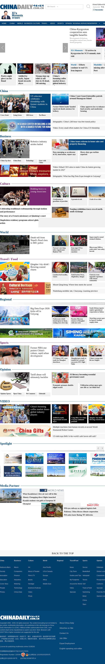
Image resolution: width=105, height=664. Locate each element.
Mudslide (98, 65)
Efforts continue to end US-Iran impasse (79, 68)
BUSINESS (28, 23)
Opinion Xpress (6, 394)
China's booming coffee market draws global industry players (39, 410)
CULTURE (36, 23)
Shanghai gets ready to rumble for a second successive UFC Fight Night (78, 361)
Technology (30, 161)
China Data (17, 161)
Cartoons (100, 584)
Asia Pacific (47, 567)
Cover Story (4, 584)
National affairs (5, 567)
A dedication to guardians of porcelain (60, 200)
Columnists (100, 575)
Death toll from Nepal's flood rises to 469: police (39, 240)
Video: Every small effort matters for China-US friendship (76, 128)
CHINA (12, 23)
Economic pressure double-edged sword (63, 386)
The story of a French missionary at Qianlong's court (23, 216)
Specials (73, 592)
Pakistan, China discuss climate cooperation (81, 512)
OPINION (68, 23)
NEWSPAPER (91, 23)
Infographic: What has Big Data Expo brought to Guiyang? (77, 176)
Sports (4, 342)
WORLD (20, 23)
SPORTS (60, 23)
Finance (17, 575)
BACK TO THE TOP (63, 553)
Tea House (42, 115)
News (72, 567)
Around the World (76, 584)
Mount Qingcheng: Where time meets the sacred (72, 285)
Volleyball (86, 575)
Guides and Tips (75, 575)
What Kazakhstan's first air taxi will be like (40, 494)
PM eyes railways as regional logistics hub (80, 508)
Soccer (85, 567)
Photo (30, 596)
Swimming (86, 592)
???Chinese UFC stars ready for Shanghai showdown (60, 360)
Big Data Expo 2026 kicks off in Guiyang (40, 311)
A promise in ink (76, 199)
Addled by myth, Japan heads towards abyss (60, 419)
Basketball (86, 571)
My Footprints (74, 580)
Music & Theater (33, 571)
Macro (16, 567)
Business (5, 136)
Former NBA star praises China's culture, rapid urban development (39, 351)
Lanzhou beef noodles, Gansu (60, 276)
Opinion (5, 369)
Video (30, 592)
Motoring (17, 584)
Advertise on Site (66, 628)
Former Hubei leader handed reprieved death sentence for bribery (64, 109)
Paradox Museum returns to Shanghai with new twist (77, 321)
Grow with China (42, 161)
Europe (45, 575)
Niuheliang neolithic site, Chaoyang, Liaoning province (75, 291)
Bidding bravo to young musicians (38, 190)
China (4, 91)
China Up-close (6, 161)
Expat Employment (67, 643)
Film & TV (31, 575)
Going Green (17, 115)
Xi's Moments (77, 50)
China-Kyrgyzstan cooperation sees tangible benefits (79, 32)
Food (14, 259)
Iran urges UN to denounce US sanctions (76, 250)
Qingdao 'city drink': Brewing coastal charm (39, 267)
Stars (84, 604)
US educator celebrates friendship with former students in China (38, 101)
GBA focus (29, 115)
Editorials (42, 394)
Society (2, 571)
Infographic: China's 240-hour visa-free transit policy (74, 122)
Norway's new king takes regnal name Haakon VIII (59, 250)
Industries (17, 580)
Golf (84, 584)
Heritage (31, 584)
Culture (5, 183)
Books (30, 580)
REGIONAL (77, 23)
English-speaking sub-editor (71, 648)
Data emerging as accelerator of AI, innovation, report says (64, 153)
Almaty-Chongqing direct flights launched (39, 497)
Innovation (3, 575)
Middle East (47, 584)
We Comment (30, 394)
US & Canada (47, 571)
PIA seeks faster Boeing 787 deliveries (78, 515)
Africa (45, 580)
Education (3, 580)
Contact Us (64, 633)
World (73, 65)
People (2, 588)
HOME (4, 23)
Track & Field (87, 588)
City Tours (73, 571)
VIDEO (52, 23)
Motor (85, 596)
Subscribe (96, 7)
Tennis (85, 580)
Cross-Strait (5, 115)
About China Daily (67, 623)
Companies (18, 571)
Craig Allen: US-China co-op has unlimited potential (78, 419)
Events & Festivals (34, 588)
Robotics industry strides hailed (38, 143)
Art (29, 567)
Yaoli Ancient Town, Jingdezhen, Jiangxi (77, 276)
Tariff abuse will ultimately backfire (39, 375)
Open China (17, 394)
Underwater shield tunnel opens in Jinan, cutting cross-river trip (60, 321)
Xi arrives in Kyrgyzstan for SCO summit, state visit (86, 53)
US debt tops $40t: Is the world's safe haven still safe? (74, 436)
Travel (4, 259)
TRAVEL (44, 23)
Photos (2, 592)
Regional (6, 299)
